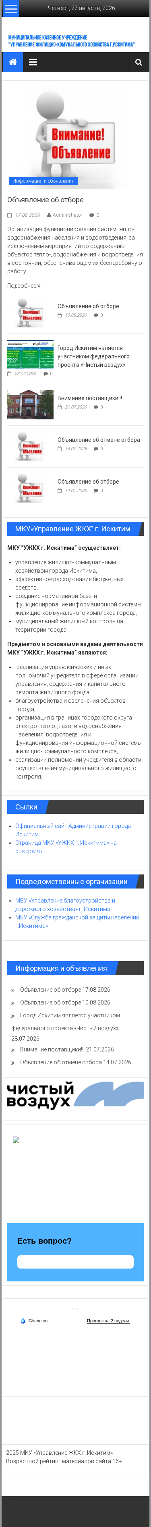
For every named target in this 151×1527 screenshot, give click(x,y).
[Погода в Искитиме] (75, 1311)
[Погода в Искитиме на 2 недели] (108, 1321)
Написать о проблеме (75, 1265)
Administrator (67, 215)
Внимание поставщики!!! (90, 398)
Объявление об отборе (45, 199)
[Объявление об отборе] (75, 136)
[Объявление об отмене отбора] (30, 446)
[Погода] (34, 1320)
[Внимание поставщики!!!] (30, 404)
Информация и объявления (43, 181)
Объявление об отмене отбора (99, 440)
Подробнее (22, 286)
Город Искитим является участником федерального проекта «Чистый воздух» (94, 356)
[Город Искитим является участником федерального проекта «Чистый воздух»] (30, 354)
